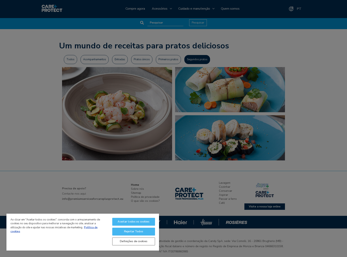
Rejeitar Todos (133, 231)
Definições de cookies (133, 241)
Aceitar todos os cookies (133, 221)
